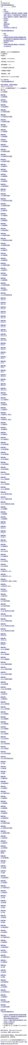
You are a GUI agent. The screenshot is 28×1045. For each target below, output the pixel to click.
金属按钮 (7, 13)
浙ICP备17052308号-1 (18, 1041)
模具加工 (6, 25)
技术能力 (6, 18)
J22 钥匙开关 (23, 88)
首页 (5, 9)
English (16, 1043)
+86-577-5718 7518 (16, 1030)
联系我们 (11, 1023)
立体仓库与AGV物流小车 (10, 27)
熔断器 (16, 16)
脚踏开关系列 (23, 16)
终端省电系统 (16, 39)
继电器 (20, 13)
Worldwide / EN (5, 3)
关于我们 (6, 1023)
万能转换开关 (17, 15)
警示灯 (9, 15)
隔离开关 (10, 16)
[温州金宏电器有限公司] (7, 30)
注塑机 (5, 22)
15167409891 (4, 1032)
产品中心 (6, 11)
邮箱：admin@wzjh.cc (13, 1032)
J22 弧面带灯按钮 (9, 88)
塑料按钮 (14, 13)
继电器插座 (21, 37)
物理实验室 (7, 24)
